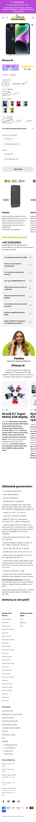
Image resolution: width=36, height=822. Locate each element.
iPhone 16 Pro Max (8, 629)
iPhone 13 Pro (6, 660)
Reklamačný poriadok (9, 724)
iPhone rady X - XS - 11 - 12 (9, 784)
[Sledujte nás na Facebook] (3, 801)
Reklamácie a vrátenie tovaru (12, 714)
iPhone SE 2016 (7, 691)
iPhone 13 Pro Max (8, 663)
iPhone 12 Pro (6, 674)
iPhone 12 (5, 667)
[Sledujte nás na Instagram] (8, 801)
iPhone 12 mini (7, 670)
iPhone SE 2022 (7, 684)
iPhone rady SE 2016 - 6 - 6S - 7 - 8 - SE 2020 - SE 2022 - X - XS (9, 791)
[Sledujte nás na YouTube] (13, 801)
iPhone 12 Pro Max (8, 677)
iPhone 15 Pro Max (8, 640)
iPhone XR (5, 697)
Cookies (5, 731)
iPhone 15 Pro (6, 636)
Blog (3, 738)
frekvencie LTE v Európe (22, 509)
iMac (21, 626)
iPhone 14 (5, 643)
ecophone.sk (8, 751)
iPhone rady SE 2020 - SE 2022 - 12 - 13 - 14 (9, 777)
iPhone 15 (5, 633)
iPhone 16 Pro (6, 626)
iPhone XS (5, 701)
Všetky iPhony (7, 619)
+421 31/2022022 (18, 2)
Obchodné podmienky (10, 721)
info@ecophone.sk (10, 745)
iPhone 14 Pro (6, 646)
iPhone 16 (5, 623)
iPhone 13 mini (7, 657)
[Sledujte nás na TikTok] (18, 801)
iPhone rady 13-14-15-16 (8, 765)
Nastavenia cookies (9, 735)
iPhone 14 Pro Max (8, 650)
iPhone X (5, 694)
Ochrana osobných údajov (11, 728)
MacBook (23, 623)
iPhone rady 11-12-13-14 (8, 770)
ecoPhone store (7, 711)
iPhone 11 (5, 680)
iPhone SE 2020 (7, 687)
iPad (21, 619)
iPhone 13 (5, 653)
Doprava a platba (8, 718)
